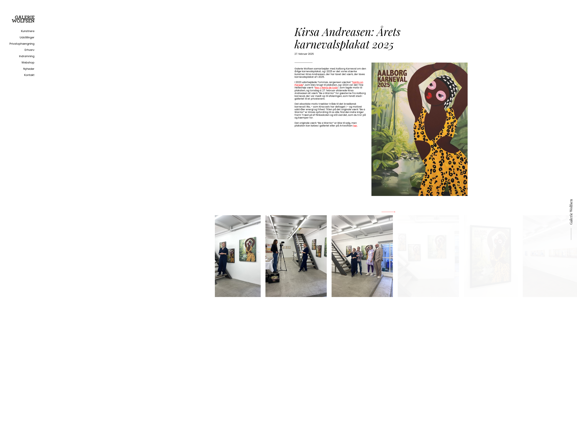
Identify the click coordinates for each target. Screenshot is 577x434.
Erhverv (29, 50)
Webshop (27, 62)
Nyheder (28, 69)
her (355, 125)
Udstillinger (27, 37)
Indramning (26, 56)
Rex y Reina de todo (326, 87)
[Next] (388, 211)
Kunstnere (27, 31)
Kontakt (29, 75)
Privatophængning (21, 44)
